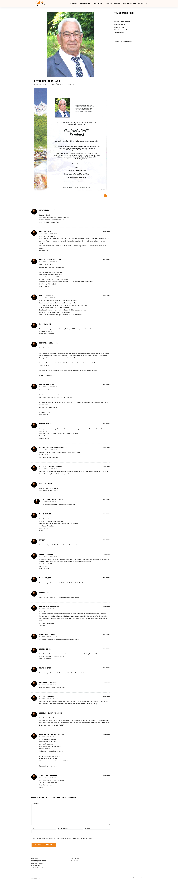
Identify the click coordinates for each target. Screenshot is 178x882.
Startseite (73, 3)
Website (87, 828)
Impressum (144, 877)
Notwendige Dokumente (113, 3)
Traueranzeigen (85, 3)
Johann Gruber (118, 32)
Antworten (106, 210)
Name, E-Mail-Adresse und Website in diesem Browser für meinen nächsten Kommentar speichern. (62, 838)
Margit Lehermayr (119, 27)
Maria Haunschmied (120, 30)
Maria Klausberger (120, 24)
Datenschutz (136, 877)
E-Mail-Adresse (63, 828)
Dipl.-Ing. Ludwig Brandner (122, 21)
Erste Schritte (98, 3)
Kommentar (35, 803)
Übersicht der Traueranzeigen (123, 41)
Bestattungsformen (129, 3)
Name (34, 828)
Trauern (141, 3)
